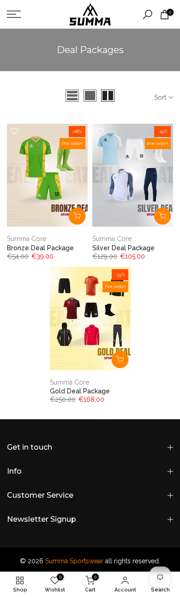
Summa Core (26, 238)
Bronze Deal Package (40, 248)
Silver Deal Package (123, 248)
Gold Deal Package (80, 391)
